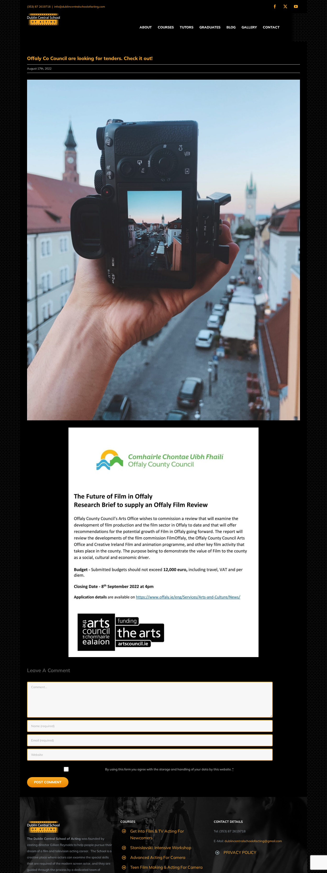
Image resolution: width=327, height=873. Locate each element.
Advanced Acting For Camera (157, 857)
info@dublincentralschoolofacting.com (79, 6)
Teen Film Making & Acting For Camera (166, 867)
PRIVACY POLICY (240, 852)
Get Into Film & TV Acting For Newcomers (157, 834)
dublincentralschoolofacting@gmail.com (253, 841)
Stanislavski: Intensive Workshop (160, 847)
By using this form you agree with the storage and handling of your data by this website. (169, 769)
